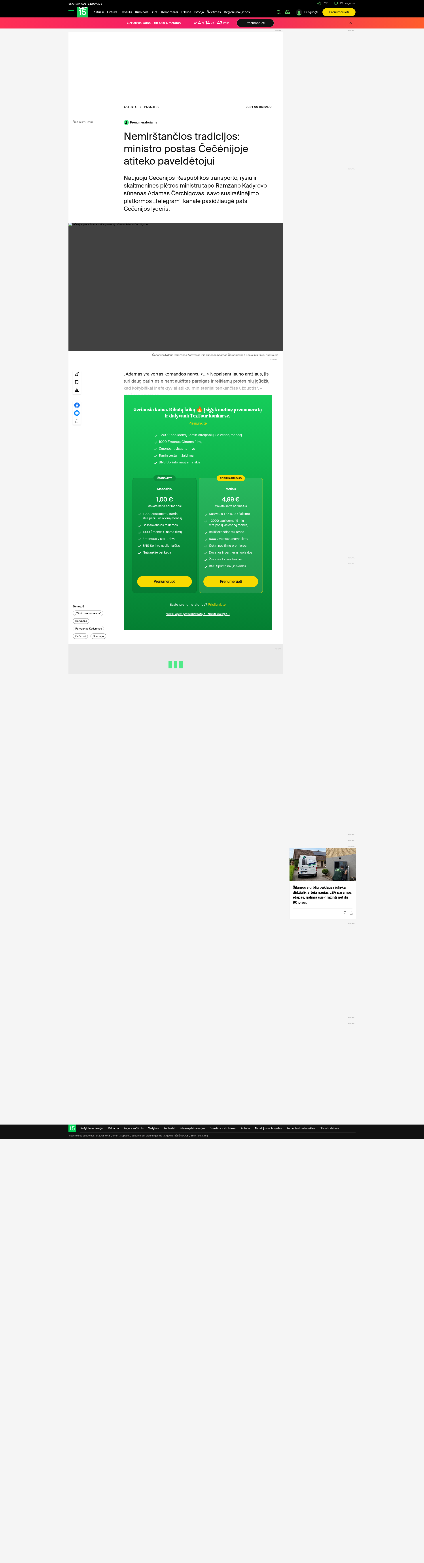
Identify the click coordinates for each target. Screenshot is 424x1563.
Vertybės (153, 1128)
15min (88, 122)
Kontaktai (169, 1128)
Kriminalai (142, 12)
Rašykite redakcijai (91, 1128)
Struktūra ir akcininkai (223, 1128)
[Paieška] (279, 12)
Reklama (113, 1128)
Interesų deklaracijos (192, 1128)
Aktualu (98, 12)
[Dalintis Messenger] (77, 413)
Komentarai (169, 12)
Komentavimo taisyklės (300, 1128)
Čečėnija (98, 636)
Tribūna (186, 12)
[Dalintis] (351, 913)
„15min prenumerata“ (88, 613)
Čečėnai (80, 636)
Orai (155, 12)
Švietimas (214, 12)
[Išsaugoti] (345, 912)
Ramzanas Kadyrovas (88, 628)
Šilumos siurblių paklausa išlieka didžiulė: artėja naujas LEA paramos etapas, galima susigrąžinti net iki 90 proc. (322, 895)
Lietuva (112, 12)
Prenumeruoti (339, 12)
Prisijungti (311, 12)
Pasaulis (126, 12)
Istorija (199, 12)
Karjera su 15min (133, 1128)
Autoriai (245, 1128)
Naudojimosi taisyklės (268, 1128)
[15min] (82, 12)
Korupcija (81, 621)
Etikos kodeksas (329, 1128)
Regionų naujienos (237, 12)
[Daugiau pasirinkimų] (77, 421)
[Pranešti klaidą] (77, 390)
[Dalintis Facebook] (77, 405)
